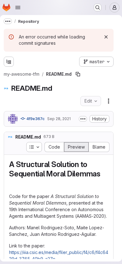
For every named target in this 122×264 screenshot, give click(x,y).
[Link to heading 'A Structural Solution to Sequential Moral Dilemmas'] (13, 183)
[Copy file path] (78, 74)
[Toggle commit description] (83, 119)
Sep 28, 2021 (59, 118)
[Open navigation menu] (18, 8)
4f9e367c (35, 118)
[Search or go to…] (97, 7)
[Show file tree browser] (9, 62)
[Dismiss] (106, 37)
